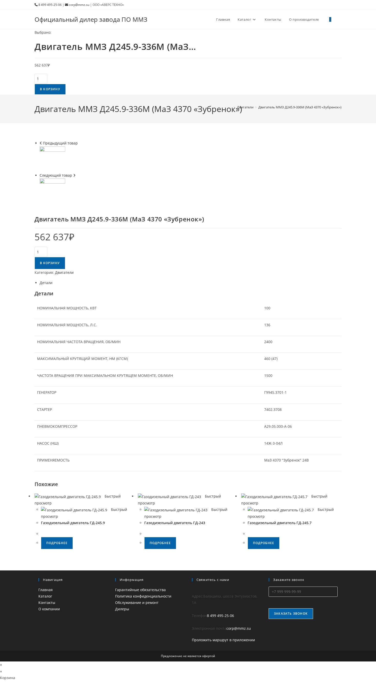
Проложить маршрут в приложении (223, 639)
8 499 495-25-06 (50, 5)
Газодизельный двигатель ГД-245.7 (280, 522)
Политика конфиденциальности (143, 596)
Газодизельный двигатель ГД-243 (174, 522)
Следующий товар (56, 175)
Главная (45, 589)
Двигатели (64, 272)
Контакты (46, 602)
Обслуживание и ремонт (137, 602)
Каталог (45, 596)
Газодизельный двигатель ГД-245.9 (73, 522)
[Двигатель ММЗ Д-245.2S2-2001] (52, 158)
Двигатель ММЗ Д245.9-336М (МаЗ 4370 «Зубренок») (299, 107)
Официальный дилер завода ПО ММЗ (91, 19)
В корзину (50, 89)
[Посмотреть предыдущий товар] (41, 143)
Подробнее (57, 543)
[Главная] (230, 107)
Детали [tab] (46, 282)
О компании (49, 608)
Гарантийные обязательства (140, 589)
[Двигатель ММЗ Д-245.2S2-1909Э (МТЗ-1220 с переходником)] (52, 190)
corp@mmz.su (78, 5)
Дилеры (122, 608)
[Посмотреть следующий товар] (74, 175)
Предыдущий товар (60, 143)
